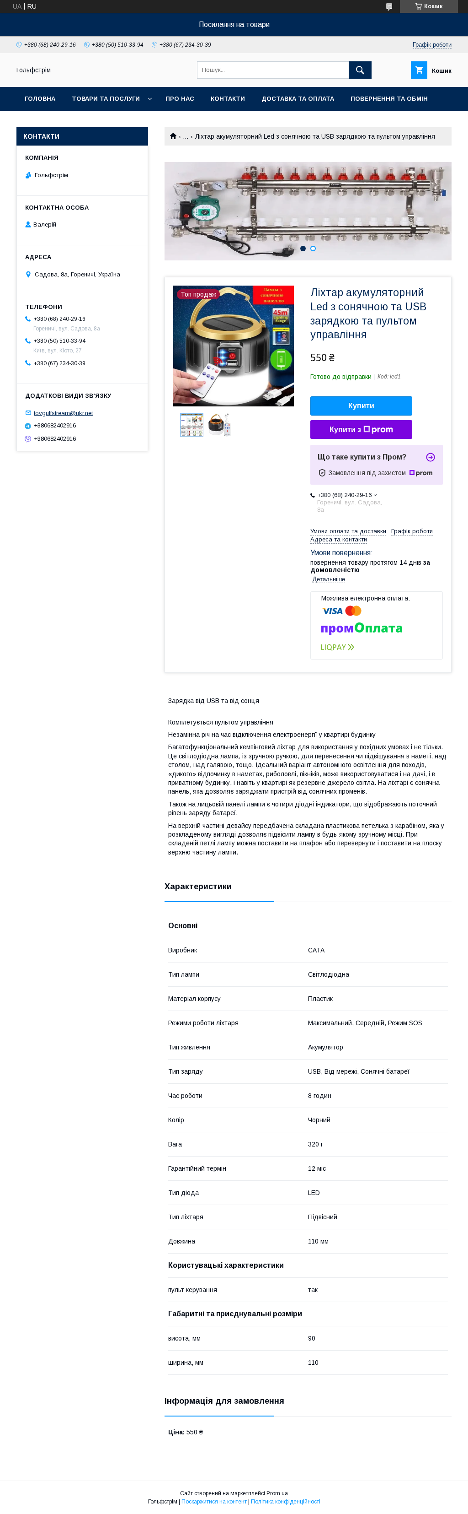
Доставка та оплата (297, 98)
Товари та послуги (106, 98)
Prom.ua (277, 1493)
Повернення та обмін (389, 98)
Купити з (345, 429)
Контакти (228, 98)
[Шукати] (360, 70)
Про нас (179, 98)
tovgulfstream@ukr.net (63, 412)
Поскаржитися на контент (214, 1501)
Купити (361, 406)
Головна (40, 98)
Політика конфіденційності (285, 1501)
